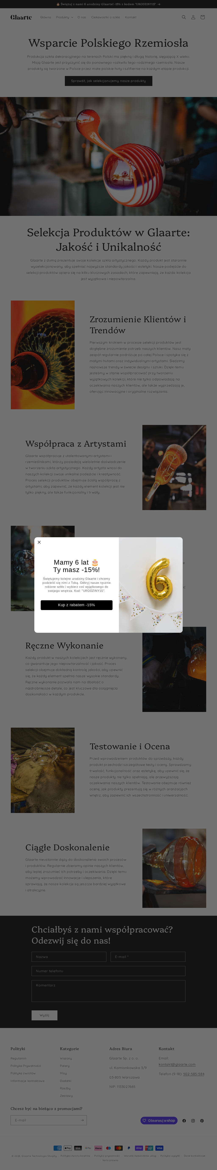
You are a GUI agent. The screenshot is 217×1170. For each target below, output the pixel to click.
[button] (39, 542)
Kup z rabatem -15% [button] (76, 605)
